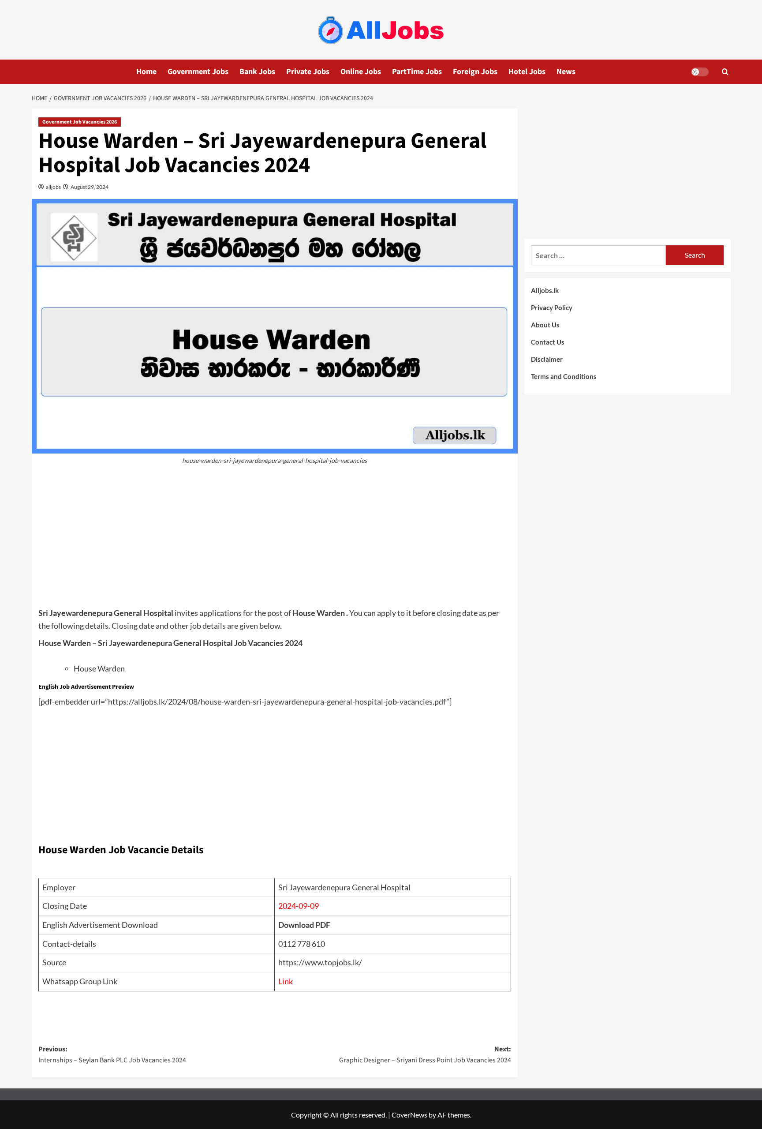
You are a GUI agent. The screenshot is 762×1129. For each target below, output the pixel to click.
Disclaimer (547, 359)
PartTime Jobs (417, 71)
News (566, 71)
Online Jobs (360, 71)
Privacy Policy (551, 307)
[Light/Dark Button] (700, 72)
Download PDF (304, 925)
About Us (545, 325)
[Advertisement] (274, 540)
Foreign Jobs (475, 71)
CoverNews (409, 1114)
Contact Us (547, 342)
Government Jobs (198, 71)
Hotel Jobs (526, 71)
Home (146, 71)
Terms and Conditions (564, 376)
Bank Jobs (257, 71)
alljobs (53, 187)
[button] (725, 72)
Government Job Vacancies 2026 (79, 122)
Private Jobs (307, 71)
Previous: (112, 1054)
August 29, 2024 (89, 187)
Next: (425, 1054)
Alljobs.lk (545, 290)
